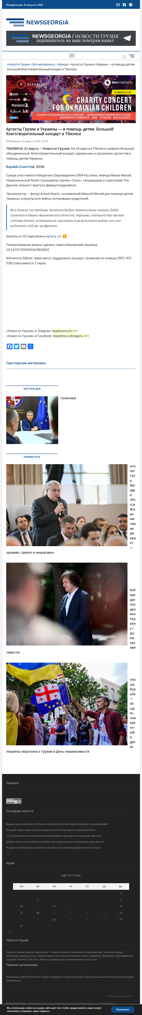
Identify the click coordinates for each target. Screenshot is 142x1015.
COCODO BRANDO (105, 1003)
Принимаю (122, 1009)
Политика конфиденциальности (119, 996)
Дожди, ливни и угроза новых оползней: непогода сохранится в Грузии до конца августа (55, 841)
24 (21, 919)
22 (104, 912)
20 (70, 912)
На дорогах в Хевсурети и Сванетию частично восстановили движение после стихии (53, 847)
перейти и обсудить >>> (71, 336)
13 (70, 906)
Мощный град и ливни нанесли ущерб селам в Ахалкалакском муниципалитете (50, 829)
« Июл (9, 931)
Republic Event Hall (20, 167)
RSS (8, 854)
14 (87, 906)
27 (70, 919)
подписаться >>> (64, 331)
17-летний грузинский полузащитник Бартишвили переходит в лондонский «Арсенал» (54, 835)
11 (38, 906)
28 (87, 919)
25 (38, 919)
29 (104, 919)
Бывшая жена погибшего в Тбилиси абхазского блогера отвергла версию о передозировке (57, 823)
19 (54, 912)
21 (87, 912)
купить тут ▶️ (56, 236)
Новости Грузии (16, 1003)
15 (104, 906)
